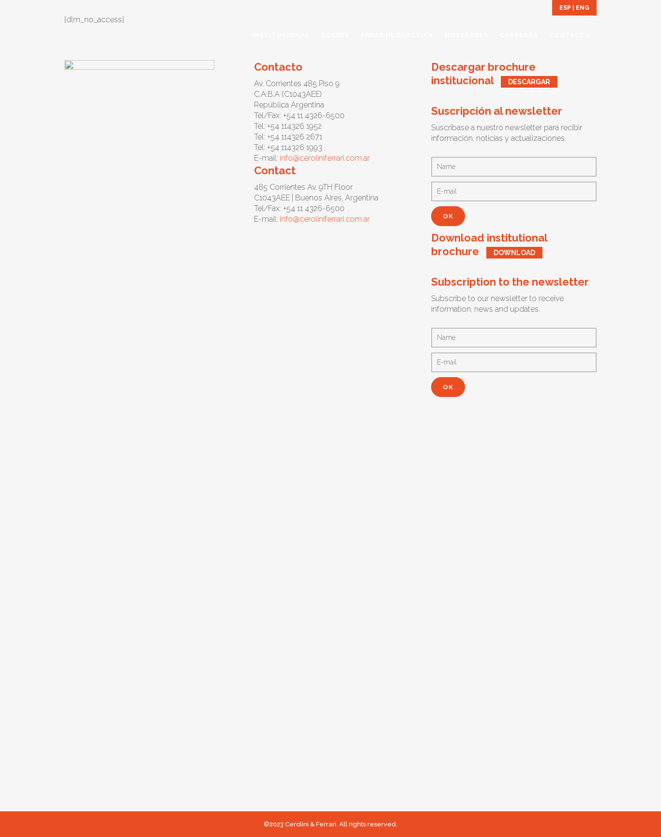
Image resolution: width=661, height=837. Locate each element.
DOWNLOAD (514, 253)
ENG (582, 7)
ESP (565, 7)
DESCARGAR (529, 82)
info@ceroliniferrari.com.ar (325, 158)
